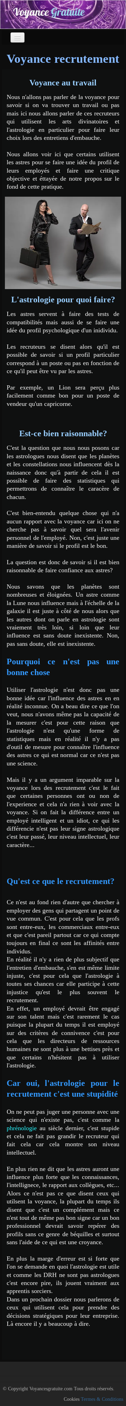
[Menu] (17, 37)
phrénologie (22, 1128)
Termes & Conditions (102, 1399)
